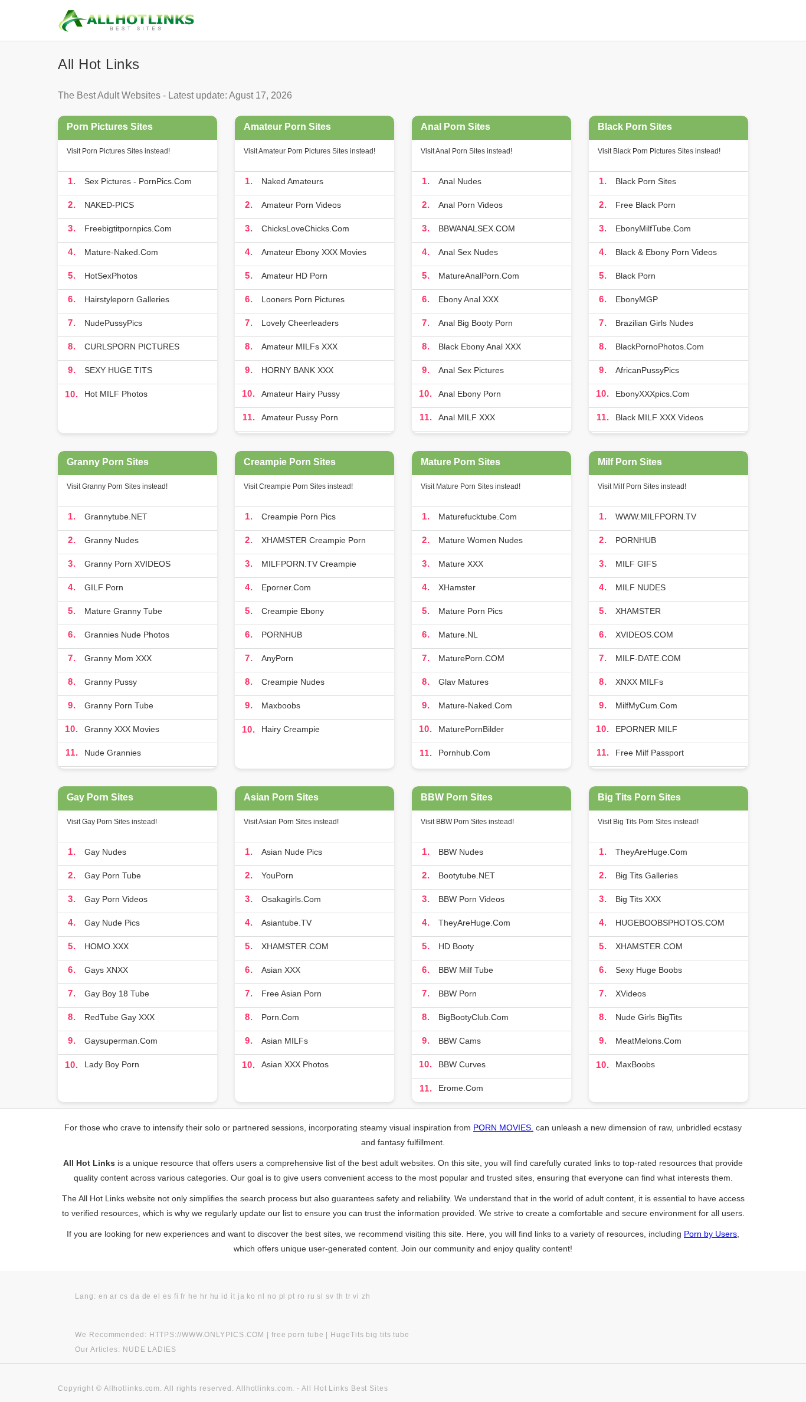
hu (214, 1296)
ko (251, 1296)
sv (330, 1296)
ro (301, 1296)
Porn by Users (710, 1233)
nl (261, 1296)
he (193, 1296)
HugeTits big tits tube (369, 1335)
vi (356, 1296)
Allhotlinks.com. (265, 1388)
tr (348, 1296)
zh (366, 1296)
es (167, 1296)
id (224, 1296)
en (103, 1296)
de (147, 1296)
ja (241, 1296)
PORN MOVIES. (503, 1127)
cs (124, 1296)
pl (282, 1296)
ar (113, 1296)
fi (176, 1296)
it (233, 1296)
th (339, 1296)
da (135, 1296)
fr (183, 1296)
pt (291, 1296)
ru (311, 1296)
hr (204, 1296)
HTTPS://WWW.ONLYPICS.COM (207, 1335)
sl (320, 1296)
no (272, 1296)
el (156, 1296)
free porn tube (297, 1335)
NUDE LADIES (149, 1349)
